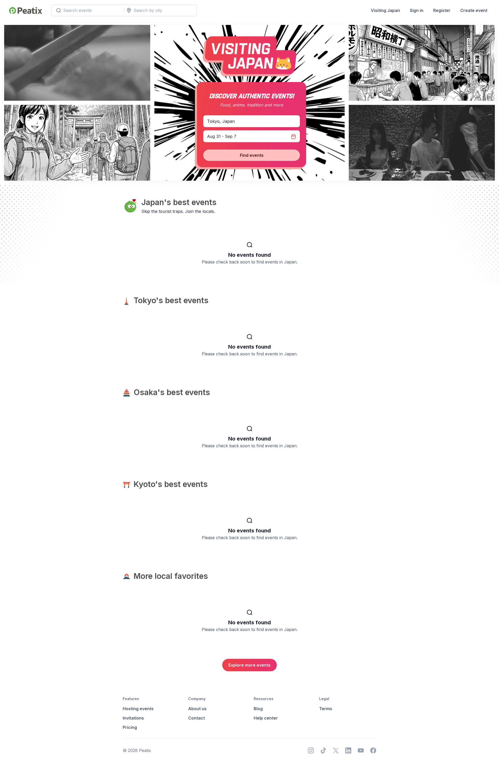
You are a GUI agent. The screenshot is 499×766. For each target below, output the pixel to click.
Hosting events (138, 708)
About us (197, 708)
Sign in (416, 10)
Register (441, 10)
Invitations (133, 718)
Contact (196, 718)
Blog (258, 708)
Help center (266, 718)
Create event (473, 10)
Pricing (130, 727)
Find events (252, 155)
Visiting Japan (385, 10)
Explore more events (249, 665)
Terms (325, 708)
